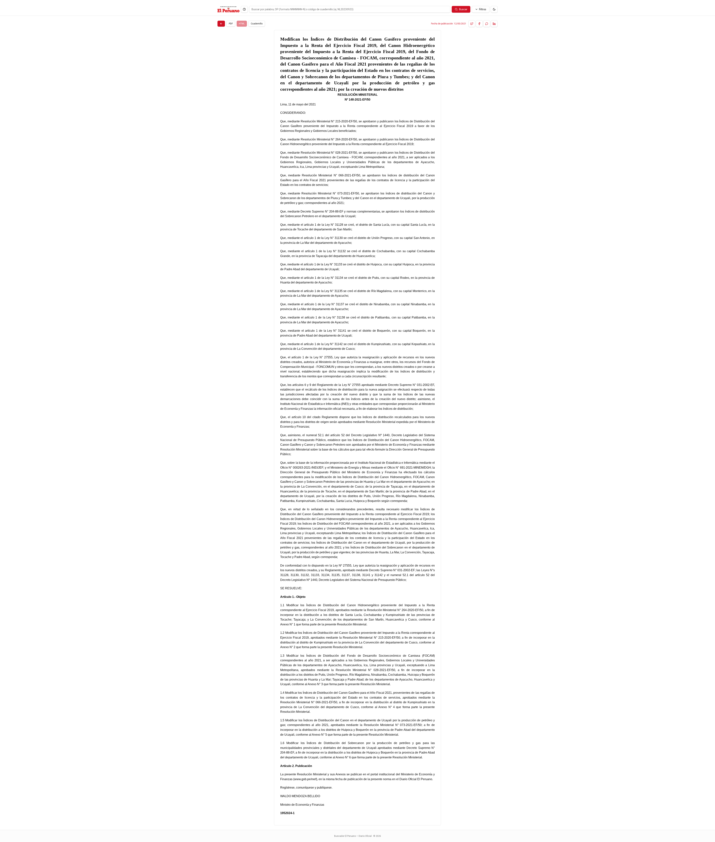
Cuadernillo (257, 23)
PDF (231, 23)
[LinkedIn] (494, 23)
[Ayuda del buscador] (244, 9)
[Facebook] (479, 23)
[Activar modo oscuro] (494, 9)
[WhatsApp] (486, 23)
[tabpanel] (357, 427)
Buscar (463, 9)
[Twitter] (471, 23)
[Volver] (221, 24)
